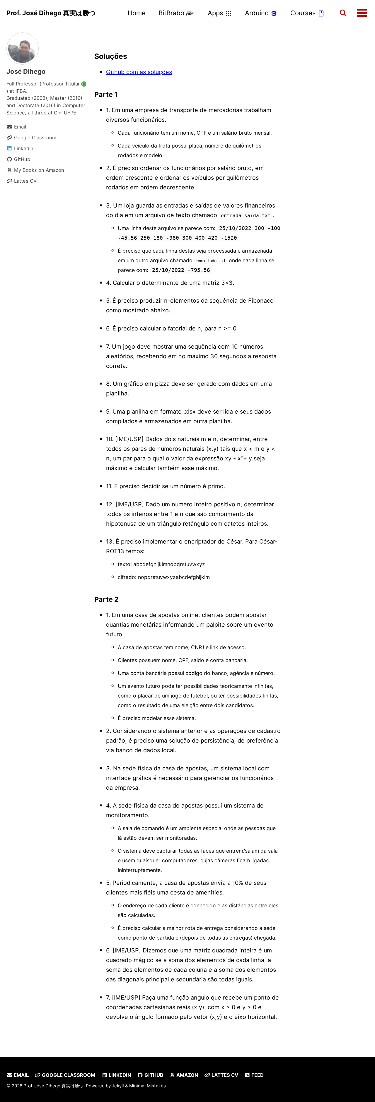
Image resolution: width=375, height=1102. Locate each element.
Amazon (186, 1075)
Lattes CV (224, 1075)
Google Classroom (68, 1075)
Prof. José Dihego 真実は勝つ (51, 13)
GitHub (153, 1075)
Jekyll (118, 1086)
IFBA (21, 91)
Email (21, 1075)
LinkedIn (119, 1075)
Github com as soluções (139, 72)
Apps (216, 13)
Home (137, 13)
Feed (257, 1075)
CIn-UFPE (65, 113)
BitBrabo (172, 13)
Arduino (257, 13)
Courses (304, 13)
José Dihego (26, 71)
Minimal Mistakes (147, 1086)
